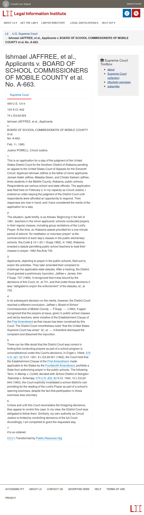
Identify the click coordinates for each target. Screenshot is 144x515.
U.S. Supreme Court (24, 34)
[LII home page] (136, 508)
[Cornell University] (6, 4)
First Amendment (22, 321)
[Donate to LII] (127, 13)
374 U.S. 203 (44, 378)
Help (98, 489)
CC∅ (10, 438)
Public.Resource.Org (49, 438)
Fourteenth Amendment (60, 365)
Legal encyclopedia (83, 22)
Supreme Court (19, 95)
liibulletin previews (119, 82)
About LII (9, 22)
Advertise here (78, 489)
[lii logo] (42, 13)
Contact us (55, 489)
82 (21, 357)
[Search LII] (136, 13)
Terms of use (115, 489)
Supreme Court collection (116, 76)
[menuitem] (9, 22)
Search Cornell (134, 3)
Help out (107, 22)
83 (55, 378)
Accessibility (14, 489)
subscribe (113, 86)
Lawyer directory (53, 22)
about (110, 69)
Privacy (10, 498)
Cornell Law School (21, 4)
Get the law (28, 22)
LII (6, 34)
